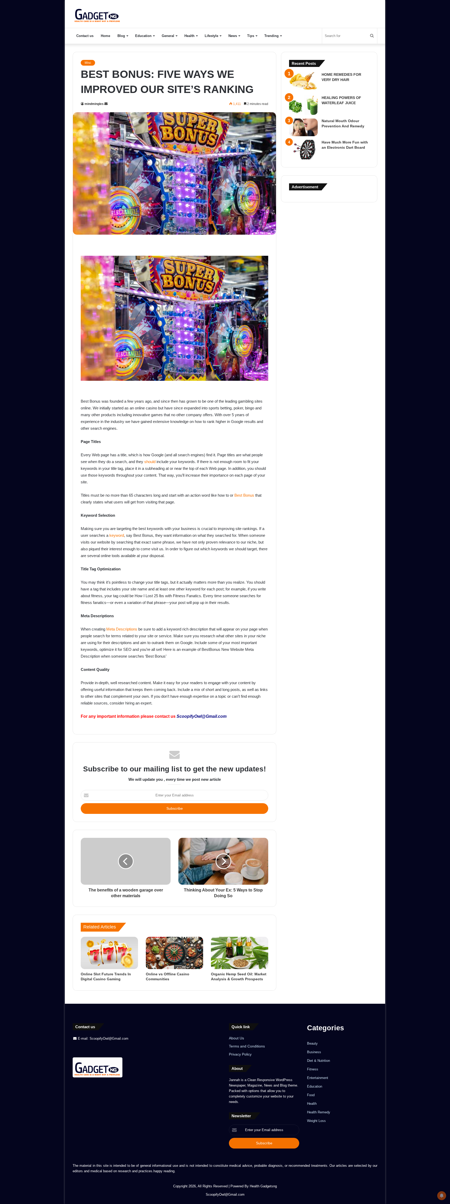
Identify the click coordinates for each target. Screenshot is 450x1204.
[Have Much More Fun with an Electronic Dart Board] (303, 149)
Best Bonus (244, 495)
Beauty (312, 1043)
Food (311, 1095)
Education (143, 36)
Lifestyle (211, 36)
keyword (116, 535)
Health (189, 36)
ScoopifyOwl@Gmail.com (202, 716)
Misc (88, 63)
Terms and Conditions (247, 1046)
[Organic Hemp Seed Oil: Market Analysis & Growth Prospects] (239, 953)
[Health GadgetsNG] (97, 14)
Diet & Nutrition (318, 1061)
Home (105, 36)
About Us (236, 1038)
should (149, 461)
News (232, 36)
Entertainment (317, 1078)
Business (314, 1052)
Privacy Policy (240, 1054)
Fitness (312, 1069)
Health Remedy (318, 1112)
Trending (271, 36)
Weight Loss (316, 1121)
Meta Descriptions (121, 629)
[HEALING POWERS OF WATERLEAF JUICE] (303, 105)
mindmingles (94, 104)
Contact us (84, 36)
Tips (250, 36)
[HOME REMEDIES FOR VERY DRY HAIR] (303, 82)
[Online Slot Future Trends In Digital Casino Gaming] (109, 953)
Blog (121, 36)
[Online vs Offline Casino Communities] (174, 953)
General (168, 36)
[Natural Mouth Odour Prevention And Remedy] (303, 127)
